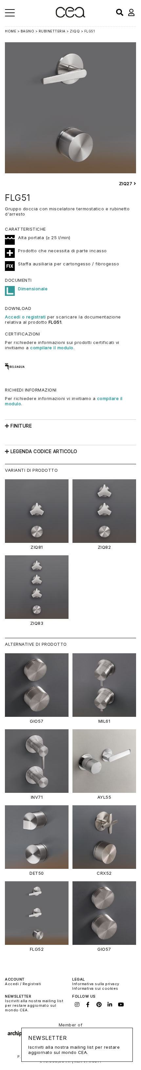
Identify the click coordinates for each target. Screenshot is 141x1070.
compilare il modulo (51, 347)
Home (10, 31)
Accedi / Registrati (23, 984)
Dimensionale (33, 288)
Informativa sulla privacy (95, 984)
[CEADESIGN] (70, 16)
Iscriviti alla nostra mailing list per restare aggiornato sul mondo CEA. (34, 1005)
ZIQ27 (126, 183)
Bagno (27, 31)
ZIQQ (75, 31)
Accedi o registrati (25, 316)
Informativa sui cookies (95, 988)
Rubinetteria (52, 31)
